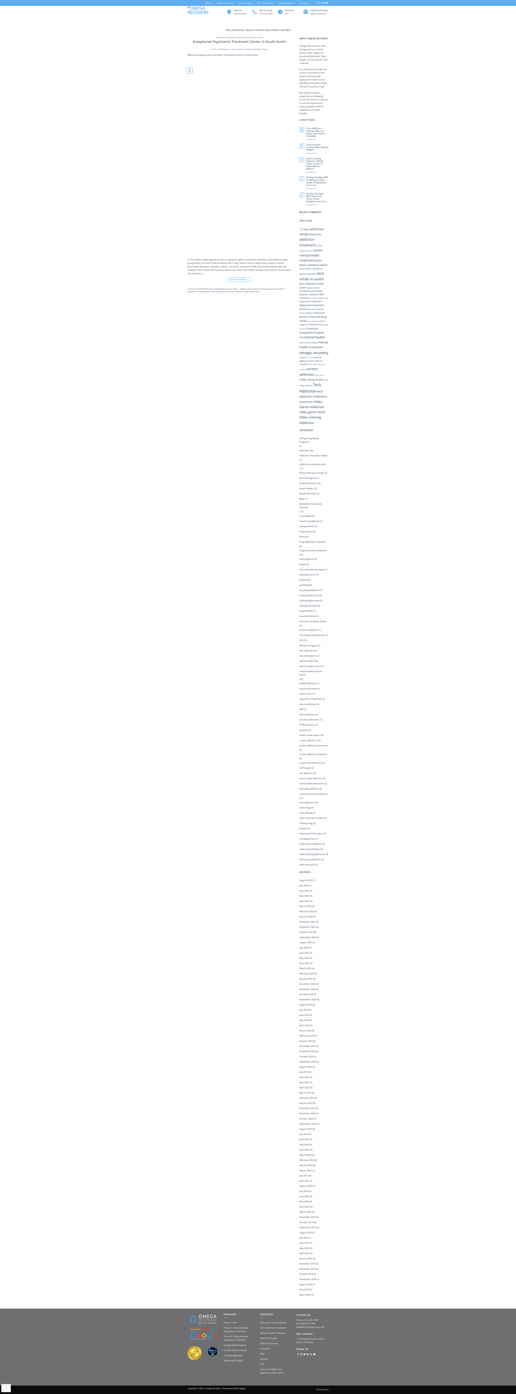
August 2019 (305, 1232)
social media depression (311, 783)
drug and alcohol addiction (313, 550)
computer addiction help (319, 298)
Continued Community (235, 1350)
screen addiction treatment (313, 754)
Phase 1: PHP (230, 1322)
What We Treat (225, 2)
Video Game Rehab (309, 849)
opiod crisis (305, 693)
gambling (304, 585)
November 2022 (307, 1113)
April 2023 (304, 1087)
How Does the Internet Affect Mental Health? (317, 147)
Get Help (304, 2)
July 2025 (303, 947)
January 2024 (305, 1040)
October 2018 (306, 1274)
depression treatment (310, 301)
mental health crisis (309, 666)
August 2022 (305, 1129)
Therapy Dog (305, 823)
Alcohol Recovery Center (311, 472)
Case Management (233, 1355)
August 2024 (305, 1004)
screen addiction (307, 740)
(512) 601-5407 (311, 1320)
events (302, 564)
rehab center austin (309, 735)
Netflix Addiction (307, 683)
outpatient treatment (307, 357)
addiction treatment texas (312, 464)
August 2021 (305, 1170)
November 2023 (307, 1051)
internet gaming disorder (312, 635)
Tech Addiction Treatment (273, 1327)
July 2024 (303, 1009)
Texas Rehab (305, 812)
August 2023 (305, 1066)
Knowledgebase (286, 2)
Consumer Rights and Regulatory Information (272, 1371)
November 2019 (307, 1217)
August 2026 (305, 880)
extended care (306, 574)
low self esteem (307, 655)
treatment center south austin (247, 291)
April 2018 (304, 1294)
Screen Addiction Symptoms (313, 745)
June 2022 (304, 1139)
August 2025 (305, 942)
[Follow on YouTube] (327, 3)
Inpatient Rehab (307, 616)
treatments (306, 402)
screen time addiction (310, 762)
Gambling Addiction (309, 590)
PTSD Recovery (307, 724)
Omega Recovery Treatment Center (252, 49)
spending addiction (309, 788)
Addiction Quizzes (269, 1343)
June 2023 (304, 1077)
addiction (304, 450)
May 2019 (304, 1248)
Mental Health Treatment (273, 1333)
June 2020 (304, 1196)
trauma (303, 828)
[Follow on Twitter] (322, 3)
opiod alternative (308, 688)
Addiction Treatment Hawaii (313, 455)
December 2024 (307, 983)
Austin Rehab (306, 488)
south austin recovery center (222, 291)
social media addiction (310, 778)
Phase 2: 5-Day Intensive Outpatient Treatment (236, 1329)
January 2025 (305, 978)
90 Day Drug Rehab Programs (309, 440)
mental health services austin (249, 38)
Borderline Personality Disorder (310, 505)
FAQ (262, 1364)
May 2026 (304, 895)
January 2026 (305, 916)
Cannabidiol (305, 516)
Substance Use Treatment (273, 1322)
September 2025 (307, 937)
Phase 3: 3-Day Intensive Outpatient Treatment (236, 1338)
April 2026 (304, 901)
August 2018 (305, 1284)
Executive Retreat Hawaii (311, 569)
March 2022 (305, 1154)
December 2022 (307, 1108)
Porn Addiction (307, 714)
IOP (301, 337)
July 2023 (303, 1072)
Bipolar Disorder (307, 493)
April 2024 (304, 1025)
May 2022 (304, 1144)
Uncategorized (306, 838)
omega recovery (313, 352)
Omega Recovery (212, 1388)
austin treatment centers (256, 289)
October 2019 (306, 1222)
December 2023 (307, 1046)
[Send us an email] (324, 3)
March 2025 (305, 968)
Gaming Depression (309, 600)
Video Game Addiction (310, 843)
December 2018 (307, 1263)
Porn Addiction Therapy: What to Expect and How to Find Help (315, 132)
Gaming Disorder (308, 605)
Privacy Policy (323, 1389)
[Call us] (311, 1354)
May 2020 (304, 1201)
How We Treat (245, 2)
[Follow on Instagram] (319, 3)
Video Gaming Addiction (311, 854)
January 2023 (305, 1103)
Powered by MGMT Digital (234, 1388)
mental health (314, 337)
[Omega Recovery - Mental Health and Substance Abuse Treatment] (204, 12)
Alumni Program (307, 478)
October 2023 (306, 1056)
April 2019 (304, 1253)
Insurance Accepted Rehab (312, 621)
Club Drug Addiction (309, 521)
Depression (305, 531)
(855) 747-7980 (308, 1323)
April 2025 (304, 963)
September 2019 (307, 1227)
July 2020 (303, 1191)
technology (305, 807)
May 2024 (304, 1020)
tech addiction (306, 802)
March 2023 (305, 1092)
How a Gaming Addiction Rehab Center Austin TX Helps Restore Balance (314, 163)
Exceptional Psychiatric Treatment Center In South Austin (239, 41)
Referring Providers (233, 1360)
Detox (302, 536)
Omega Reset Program (235, 1345)
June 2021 (304, 1180)
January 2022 (305, 1165)
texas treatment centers (311, 818)
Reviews (264, 1358)
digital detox (311, 309)
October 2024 (306, 994)
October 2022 (306, 1118)
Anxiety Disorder (307, 483)
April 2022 (304, 1149)
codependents (306, 526)
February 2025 (306, 973)
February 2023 (306, 1097)
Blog (301, 498)
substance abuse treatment (313, 793)
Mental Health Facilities (308, 342)
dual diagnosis (306, 559)
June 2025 (304, 952)
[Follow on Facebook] (317, 3)
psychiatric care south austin (198, 291)
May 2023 (304, 1082)
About (209, 2)
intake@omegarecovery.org (310, 1327)
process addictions (309, 719)
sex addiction (306, 773)
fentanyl (303, 579)
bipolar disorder (313, 288)
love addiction (306, 650)
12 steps (304, 229)
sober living (319, 375)
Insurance (265, 1348)
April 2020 (304, 1206)
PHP (310, 364)
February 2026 (306, 911)
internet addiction (308, 629)
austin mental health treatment (310, 255)
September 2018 (307, 1279)
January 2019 (305, 1258)
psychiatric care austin (275, 289)
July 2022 (303, 1134)
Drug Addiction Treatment (312, 541)
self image (304, 767)
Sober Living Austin (311, 379)
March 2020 (305, 1211)
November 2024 (307, 989)
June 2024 (304, 1015)
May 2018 (304, 1289)
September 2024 (307, 999)
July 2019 (303, 1237)
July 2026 (303, 885)
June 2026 (304, 890)
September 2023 (307, 1061)
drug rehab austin (313, 321)
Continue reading (239, 279)
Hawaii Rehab (306, 610)
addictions (315, 234)
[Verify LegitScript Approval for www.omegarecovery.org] (213, 1351)
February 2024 (306, 1035)
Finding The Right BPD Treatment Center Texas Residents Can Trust (316, 197)
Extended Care (315, 324)
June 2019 (304, 1243)
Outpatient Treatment (310, 698)
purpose (303, 730)
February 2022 (306, 1160)
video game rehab (312, 412)
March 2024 (305, 1030)
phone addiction (307, 704)
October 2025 (306, 932)
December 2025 (307, 921)
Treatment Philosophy (225, 38)
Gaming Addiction (308, 595)
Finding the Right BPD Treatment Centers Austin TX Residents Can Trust (317, 181)
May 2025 (304, 958)
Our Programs (265, 2)
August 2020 (305, 1185)
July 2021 (303, 1175)
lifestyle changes (307, 645)
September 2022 (307, 1123)
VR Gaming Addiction (310, 859)
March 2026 (305, 906)
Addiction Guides (268, 1338)
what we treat (306, 864)
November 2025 (307, 927)
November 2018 (307, 1268)
